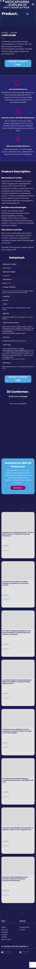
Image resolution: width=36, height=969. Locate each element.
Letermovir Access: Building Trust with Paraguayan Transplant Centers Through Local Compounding (16, 731)
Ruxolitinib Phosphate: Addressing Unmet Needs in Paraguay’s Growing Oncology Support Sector (16, 681)
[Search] (27, 14)
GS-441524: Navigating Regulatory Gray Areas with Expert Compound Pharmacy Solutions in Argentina (16, 632)
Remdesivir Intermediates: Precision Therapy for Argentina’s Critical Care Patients (15, 583)
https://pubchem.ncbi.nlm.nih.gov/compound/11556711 (18, 367)
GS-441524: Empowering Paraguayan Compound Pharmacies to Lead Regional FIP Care (17, 780)
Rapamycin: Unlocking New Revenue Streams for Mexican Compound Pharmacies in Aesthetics (15, 878)
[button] (33, 4)
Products (4, 33)
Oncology (13, 33)
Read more (5, 550)
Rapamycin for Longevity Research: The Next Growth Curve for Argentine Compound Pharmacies (18, 534)
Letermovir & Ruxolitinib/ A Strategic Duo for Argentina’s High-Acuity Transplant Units (18, 828)
